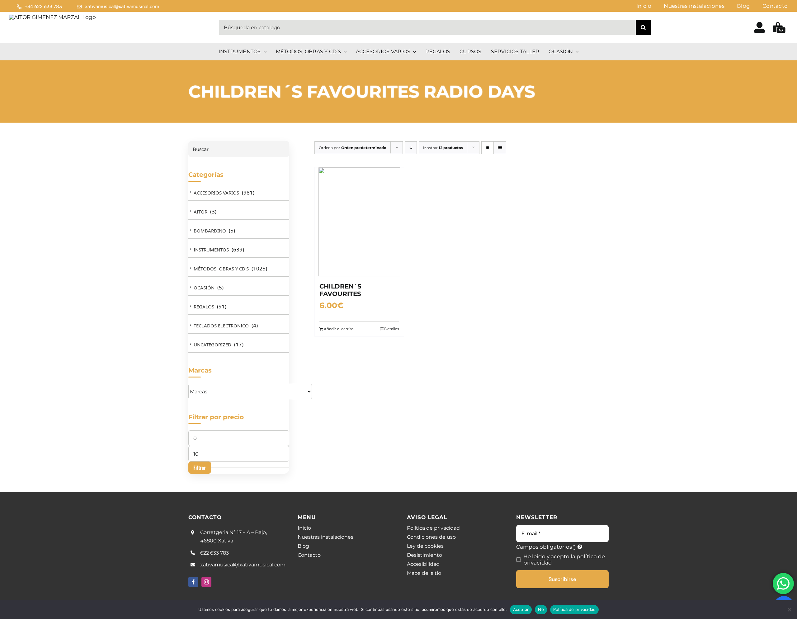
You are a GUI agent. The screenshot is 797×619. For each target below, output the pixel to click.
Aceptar (521, 609)
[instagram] (206, 582)
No (541, 609)
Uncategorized (212, 344)
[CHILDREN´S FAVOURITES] (359, 221)
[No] (789, 610)
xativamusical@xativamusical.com (242, 565)
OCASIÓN (204, 287)
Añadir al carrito (339, 328)
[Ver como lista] (500, 148)
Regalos (204, 306)
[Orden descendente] (411, 147)
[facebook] (193, 582)
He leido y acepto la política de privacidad (564, 559)
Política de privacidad (574, 609)
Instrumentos (211, 249)
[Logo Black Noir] (52, 17)
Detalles (391, 328)
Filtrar (199, 467)
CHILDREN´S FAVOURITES (340, 290)
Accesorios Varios (216, 193)
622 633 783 (214, 553)
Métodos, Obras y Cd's (221, 268)
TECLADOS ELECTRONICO (221, 325)
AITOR (200, 212)
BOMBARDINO (210, 230)
